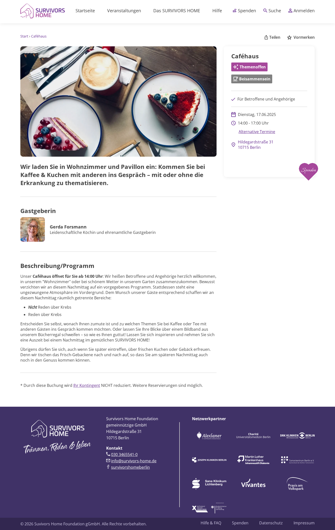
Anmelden (304, 10)
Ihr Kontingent (86, 385)
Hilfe (217, 10)
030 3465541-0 (124, 454)
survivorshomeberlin (130, 467)
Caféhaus (39, 36)
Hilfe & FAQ (211, 523)
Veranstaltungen (124, 10)
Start (24, 36)
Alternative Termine (257, 131)
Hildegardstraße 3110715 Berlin (255, 144)
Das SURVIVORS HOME (176, 10)
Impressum (304, 523)
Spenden (247, 10)
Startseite (85, 10)
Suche (275, 10)
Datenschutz (271, 523)
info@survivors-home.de (133, 461)
